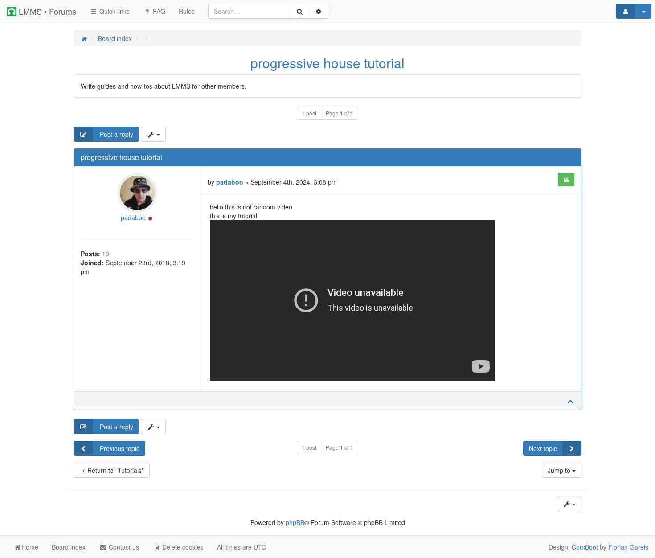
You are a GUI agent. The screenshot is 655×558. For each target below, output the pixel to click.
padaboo (133, 217)
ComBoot (585, 546)
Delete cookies (182, 546)
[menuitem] (186, 11)
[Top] (570, 400)
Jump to (560, 470)
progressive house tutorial (327, 62)
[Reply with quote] (566, 179)
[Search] (299, 11)
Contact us (123, 546)
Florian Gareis (628, 546)
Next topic (543, 448)
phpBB (295, 522)
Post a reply (115, 134)
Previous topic (118, 448)
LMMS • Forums (46, 11)
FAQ (158, 11)
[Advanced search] (318, 11)
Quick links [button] (114, 11)
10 (105, 253)
